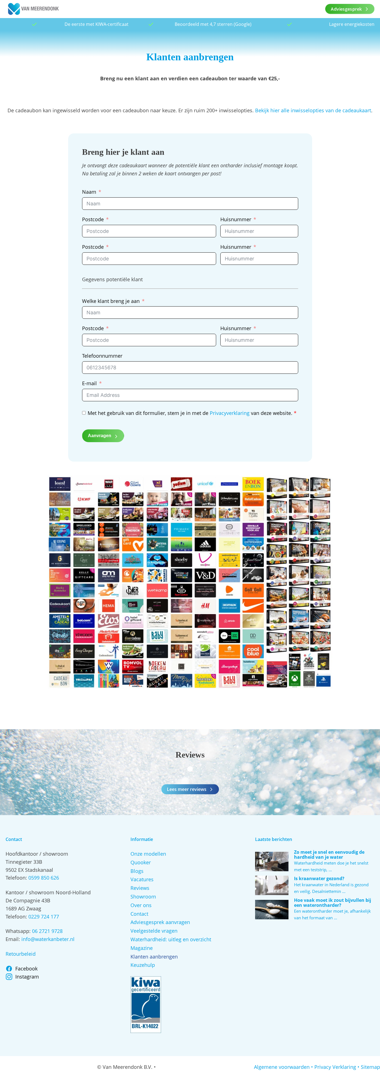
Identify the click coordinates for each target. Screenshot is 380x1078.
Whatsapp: (19, 931)
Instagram (27, 976)
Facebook (26, 968)
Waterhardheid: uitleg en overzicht (170, 939)
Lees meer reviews (186, 789)
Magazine (141, 948)
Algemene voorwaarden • (283, 1067)
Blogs (137, 871)
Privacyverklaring (230, 413)
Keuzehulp (142, 965)
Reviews (139, 888)
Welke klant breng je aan (111, 301)
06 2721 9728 (47, 931)
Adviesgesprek (346, 9)
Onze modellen (148, 853)
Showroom (143, 896)
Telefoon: (17, 877)
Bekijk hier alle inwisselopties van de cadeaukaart (313, 110)
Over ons (141, 905)
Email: (13, 939)
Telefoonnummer (102, 355)
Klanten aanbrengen (154, 956)
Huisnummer (235, 219)
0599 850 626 (43, 877)
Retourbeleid (21, 953)
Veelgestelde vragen (153, 930)
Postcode (93, 219)
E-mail (89, 383)
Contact (139, 913)
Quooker (140, 862)
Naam (89, 191)
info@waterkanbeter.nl (48, 939)
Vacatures (142, 879)
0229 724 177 (43, 916)
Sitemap (370, 1067)
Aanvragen (99, 435)
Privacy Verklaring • (336, 1067)
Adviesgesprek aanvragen (160, 922)
